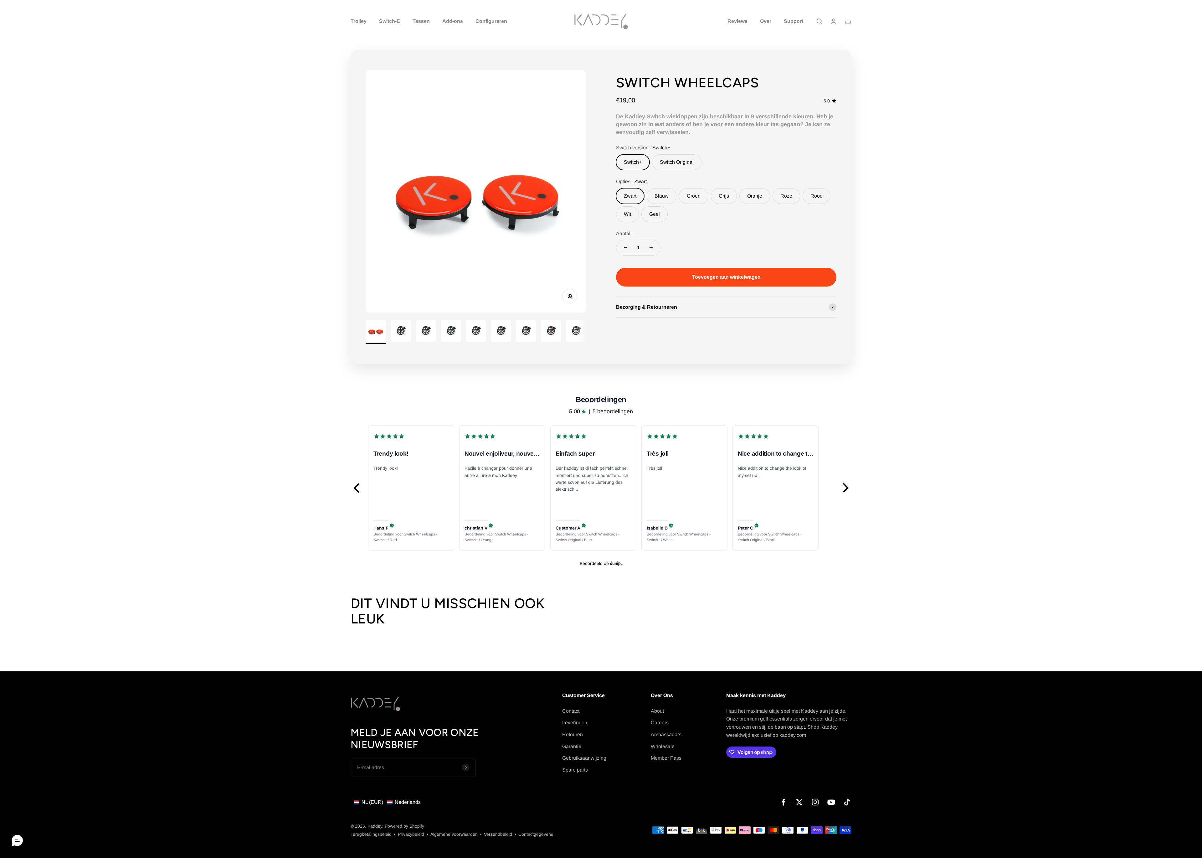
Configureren (491, 21)
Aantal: (624, 233)
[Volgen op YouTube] (831, 802)
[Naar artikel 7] (526, 332)
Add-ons (452, 21)
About (657, 711)
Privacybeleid (411, 834)
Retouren (572, 734)
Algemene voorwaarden (454, 834)
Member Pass (666, 758)
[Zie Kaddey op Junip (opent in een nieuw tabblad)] (616, 563)
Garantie (571, 746)
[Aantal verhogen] (651, 247)
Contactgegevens (535, 834)
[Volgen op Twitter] (799, 802)
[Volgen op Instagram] (815, 802)
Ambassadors (666, 734)
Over (765, 21)
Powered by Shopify (404, 826)
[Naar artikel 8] (551, 332)
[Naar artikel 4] (451, 332)
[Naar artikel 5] (476, 332)
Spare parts (575, 770)
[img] (392, 525)
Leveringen (574, 722)
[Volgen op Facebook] (783, 802)
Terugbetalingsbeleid (371, 834)
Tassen (421, 21)
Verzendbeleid (498, 834)
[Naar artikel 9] (576, 332)
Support (793, 21)
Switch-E (389, 21)
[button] (357, 488)
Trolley (359, 21)
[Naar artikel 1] (376, 332)
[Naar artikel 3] (426, 332)
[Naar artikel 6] (501, 332)
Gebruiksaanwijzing (584, 758)
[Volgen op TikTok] (847, 802)
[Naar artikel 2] (401, 332)
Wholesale (663, 746)
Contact (570, 711)
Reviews (737, 21)
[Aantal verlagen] (625, 247)
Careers (660, 722)
